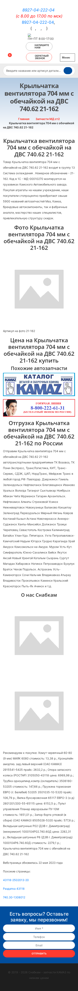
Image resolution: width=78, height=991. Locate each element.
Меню (66, 57)
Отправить (39, 953)
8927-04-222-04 (38, 10)
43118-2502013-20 (16, 880)
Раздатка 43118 (14, 888)
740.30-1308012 (14, 897)
